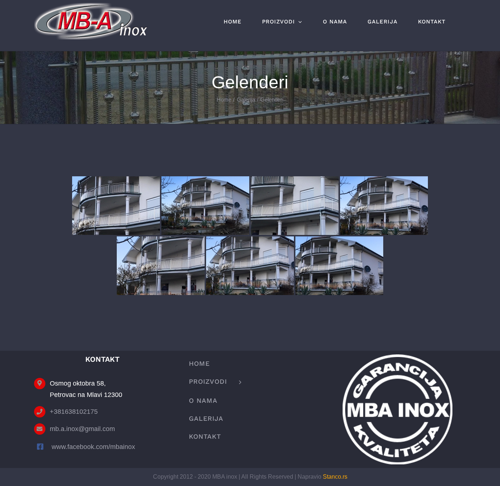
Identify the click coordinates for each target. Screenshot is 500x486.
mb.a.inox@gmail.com (82, 428)
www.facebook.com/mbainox (93, 446)
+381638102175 (74, 411)
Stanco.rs (335, 477)
